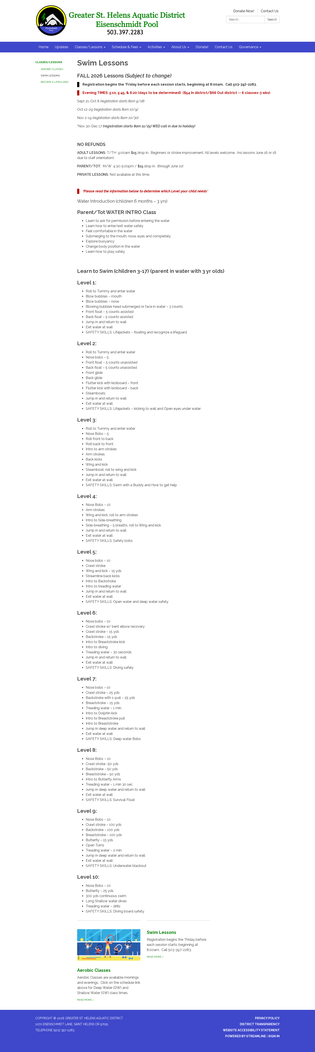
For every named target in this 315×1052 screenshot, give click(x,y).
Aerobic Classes (52, 69)
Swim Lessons (50, 75)
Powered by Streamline (245, 1036)
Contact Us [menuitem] (223, 47)
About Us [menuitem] (178, 47)
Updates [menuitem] (61, 47)
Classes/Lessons (48, 62)
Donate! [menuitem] (202, 47)
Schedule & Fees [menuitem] (125, 47)
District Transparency (260, 1024)
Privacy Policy (267, 1018)
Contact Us (270, 11)
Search (272, 19)
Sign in (274, 1036)
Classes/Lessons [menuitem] (88, 47)
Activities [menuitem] (155, 47)
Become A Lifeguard (54, 81)
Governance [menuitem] (248, 47)
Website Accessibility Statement (251, 1030)
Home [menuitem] (43, 47)
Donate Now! (243, 11)
